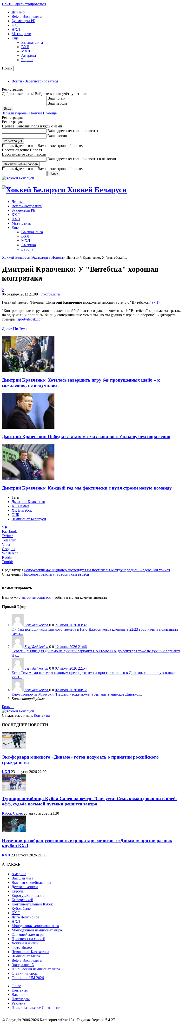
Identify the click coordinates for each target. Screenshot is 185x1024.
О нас (16, 986)
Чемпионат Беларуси (29, 519)
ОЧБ (15, 515)
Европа (27, 60)
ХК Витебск (22, 510)
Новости (58, 257)
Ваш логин (56, 98)
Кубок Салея (12, 813)
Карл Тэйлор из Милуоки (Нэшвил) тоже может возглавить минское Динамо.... (77, 694)
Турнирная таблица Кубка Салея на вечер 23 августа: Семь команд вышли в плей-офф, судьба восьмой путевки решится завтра (89, 801)
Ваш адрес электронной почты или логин (81, 159)
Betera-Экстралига (27, 16)
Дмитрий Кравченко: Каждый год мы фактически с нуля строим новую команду (87, 487)
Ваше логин (57, 136)
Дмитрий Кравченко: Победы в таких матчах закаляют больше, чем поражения (86, 436)
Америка (28, 55)
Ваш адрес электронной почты (72, 131)
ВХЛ (25, 47)
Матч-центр (21, 34)
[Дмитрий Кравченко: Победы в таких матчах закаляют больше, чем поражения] (28, 427)
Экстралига (40, 257)
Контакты (42, 715)
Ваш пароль (57, 103)
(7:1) (155, 302)
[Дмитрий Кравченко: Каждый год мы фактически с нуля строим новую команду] (28, 479)
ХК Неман (20, 506)
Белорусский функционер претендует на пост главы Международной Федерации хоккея (97, 570)
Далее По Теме (14, 329)
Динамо (18, 12)
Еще (15, 38)
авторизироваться (36, 597)
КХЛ (16, 25)
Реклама (18, 1003)
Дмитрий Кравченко (28, 502)
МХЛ (25, 51)
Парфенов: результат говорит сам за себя (55, 574)
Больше (8, 707)
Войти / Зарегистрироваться (35, 81)
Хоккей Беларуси (16, 257)
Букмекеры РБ (23, 21)
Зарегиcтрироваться (29, 4)
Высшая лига (32, 42)
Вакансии (20, 995)
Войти (7, 4)
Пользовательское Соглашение (37, 1007)
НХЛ (16, 29)
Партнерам (21, 999)
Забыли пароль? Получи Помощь (29, 113)
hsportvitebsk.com (29, 319)
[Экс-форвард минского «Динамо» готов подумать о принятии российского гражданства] (14, 748)
